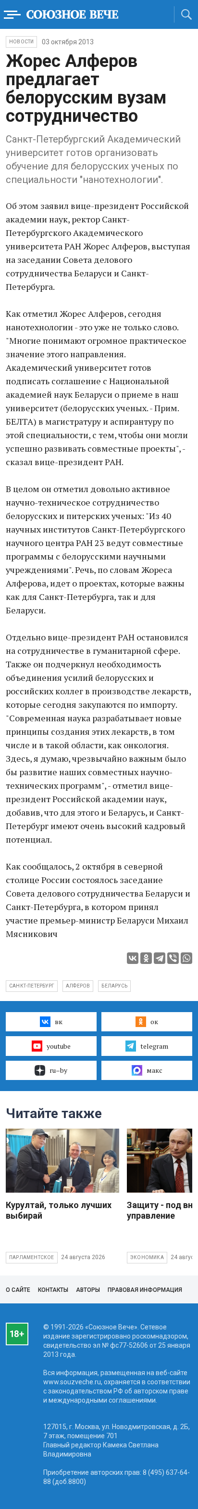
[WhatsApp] (186, 958)
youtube (59, 1046)
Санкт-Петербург (31, 986)
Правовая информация (145, 1290)
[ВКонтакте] (132, 958)
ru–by (58, 1070)
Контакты (53, 1290)
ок (154, 1021)
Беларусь (114, 986)
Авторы (88, 1290)
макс (154, 1070)
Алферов (78, 986)
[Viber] (173, 958)
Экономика (147, 1257)
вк (58, 1021)
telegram (154, 1046)
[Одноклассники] (146, 958)
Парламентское (31, 1257)
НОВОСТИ (21, 41)
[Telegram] (159, 958)
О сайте (18, 1290)
